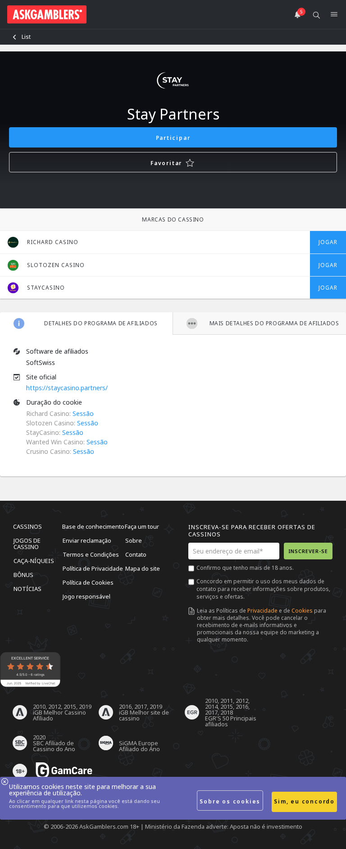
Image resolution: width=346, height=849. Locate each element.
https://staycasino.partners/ (67, 387)
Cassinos (27, 526)
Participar (173, 138)
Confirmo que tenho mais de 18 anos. (245, 568)
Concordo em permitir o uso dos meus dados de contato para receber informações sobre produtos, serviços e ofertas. (263, 588)
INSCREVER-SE (308, 551)
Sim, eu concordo (304, 801)
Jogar (328, 242)
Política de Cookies (88, 582)
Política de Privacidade (93, 568)
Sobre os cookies (230, 801)
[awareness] (64, 770)
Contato (135, 554)
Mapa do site (142, 568)
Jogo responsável (86, 596)
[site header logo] (46, 14)
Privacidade (262, 610)
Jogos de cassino (27, 543)
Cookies (302, 610)
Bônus (23, 575)
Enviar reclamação (87, 540)
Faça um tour (142, 526)
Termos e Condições (91, 554)
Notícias (27, 589)
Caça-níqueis (34, 561)
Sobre (133, 540)
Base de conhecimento (93, 526)
